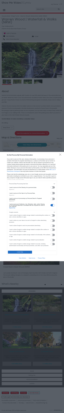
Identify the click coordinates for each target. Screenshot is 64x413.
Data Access (32, 258)
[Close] (60, 155)
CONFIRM (20, 252)
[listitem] (32, 184)
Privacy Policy (41, 258)
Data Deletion (22, 258)
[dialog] (32, 206)
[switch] (52, 187)
